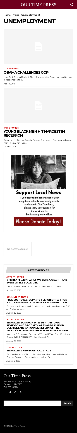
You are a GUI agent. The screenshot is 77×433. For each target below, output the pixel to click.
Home (7, 15)
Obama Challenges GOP (26, 72)
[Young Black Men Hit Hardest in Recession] (38, 105)
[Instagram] (9, 392)
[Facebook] (4, 392)
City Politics (14, 348)
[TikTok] (15, 392)
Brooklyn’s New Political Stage (28, 350)
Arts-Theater (15, 277)
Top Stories (11, 128)
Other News (11, 69)
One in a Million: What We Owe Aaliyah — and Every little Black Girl (36, 281)
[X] (20, 392)
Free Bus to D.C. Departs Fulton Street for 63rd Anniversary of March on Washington (36, 301)
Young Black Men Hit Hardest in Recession (34, 133)
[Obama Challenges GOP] (38, 46)
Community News (17, 297)
